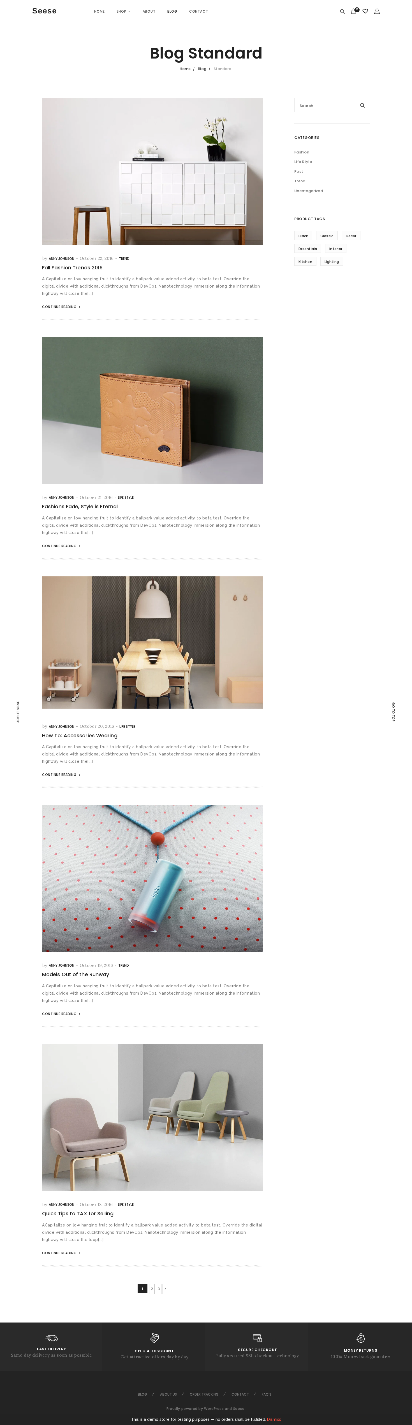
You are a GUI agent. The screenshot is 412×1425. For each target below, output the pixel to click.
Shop (121, 11)
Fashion (301, 152)
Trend (124, 258)
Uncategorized (308, 190)
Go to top (393, 712)
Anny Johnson (61, 258)
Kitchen (305, 261)
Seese (44, 11)
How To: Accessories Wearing (79, 735)
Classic (327, 236)
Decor (351, 236)
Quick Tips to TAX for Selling (78, 1213)
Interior (335, 248)
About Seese (18, 712)
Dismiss (274, 1419)
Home (99, 11)
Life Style (126, 497)
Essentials (307, 248)
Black (303, 236)
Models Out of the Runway (75, 974)
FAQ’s (266, 1394)
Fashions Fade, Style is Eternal (80, 506)
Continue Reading (60, 306)
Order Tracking (204, 1394)
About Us (168, 1394)
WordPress (214, 1408)
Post (298, 171)
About (149, 11)
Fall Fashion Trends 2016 (72, 267)
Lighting (332, 261)
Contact (198, 11)
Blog (172, 11)
